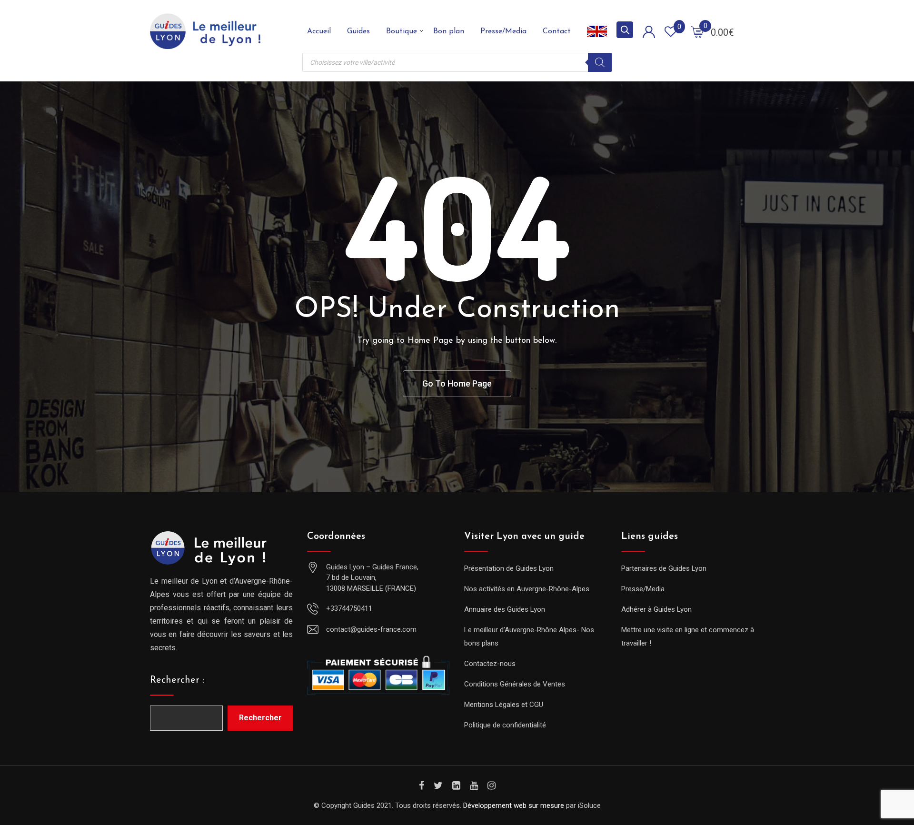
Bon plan (448, 31)
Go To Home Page (457, 383)
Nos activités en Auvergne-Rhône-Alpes (526, 589)
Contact (557, 31)
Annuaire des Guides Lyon (504, 609)
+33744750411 (349, 608)
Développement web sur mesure (513, 805)
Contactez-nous (490, 663)
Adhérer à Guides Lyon (656, 609)
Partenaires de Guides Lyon (663, 568)
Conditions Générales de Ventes (514, 684)
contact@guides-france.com (371, 629)
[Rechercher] (600, 62)
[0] (697, 31)
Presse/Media (503, 31)
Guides (358, 31)
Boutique (401, 31)
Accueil (319, 31)
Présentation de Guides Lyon (509, 568)
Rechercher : (177, 680)
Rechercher (260, 717)
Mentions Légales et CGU (503, 704)
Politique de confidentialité (505, 725)
